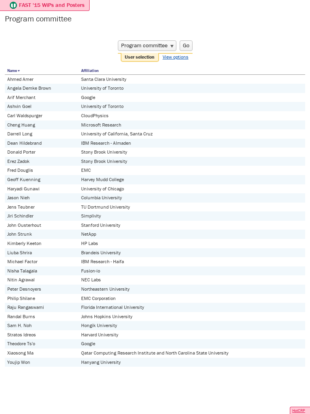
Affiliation (89, 70)
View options (176, 57)
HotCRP (298, 410)
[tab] (140, 57)
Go (186, 45)
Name (12, 70)
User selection (140, 57)
